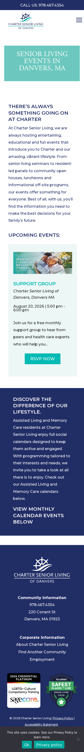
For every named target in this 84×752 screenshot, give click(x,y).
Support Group (34, 284)
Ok (26, 744)
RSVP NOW (42, 358)
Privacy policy (49, 744)
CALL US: (42, 5)
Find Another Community (42, 652)
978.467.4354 (42, 605)
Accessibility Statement (41, 724)
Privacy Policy (63, 718)
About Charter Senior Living (42, 644)
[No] (78, 739)
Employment (42, 659)
